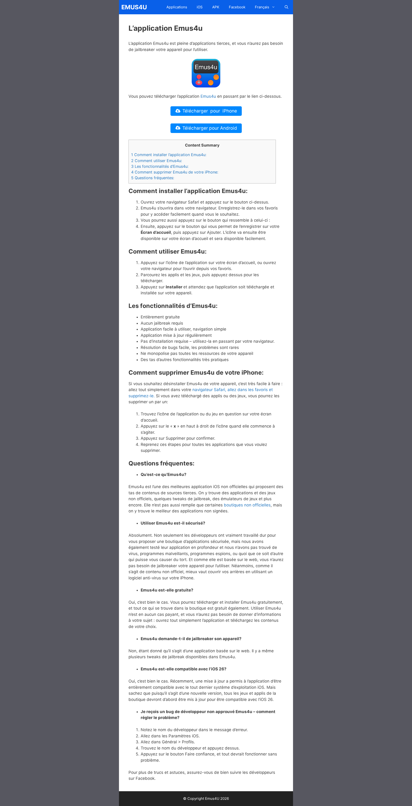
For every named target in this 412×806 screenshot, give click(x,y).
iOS (200, 7)
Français (262, 7)
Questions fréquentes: (152, 177)
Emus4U (134, 7)
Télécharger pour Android (209, 128)
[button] (286, 7)
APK (215, 7)
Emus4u (208, 96)
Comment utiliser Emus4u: (156, 160)
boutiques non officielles (247, 505)
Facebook (237, 7)
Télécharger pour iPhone (209, 111)
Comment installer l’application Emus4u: (168, 154)
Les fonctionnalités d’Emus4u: (159, 166)
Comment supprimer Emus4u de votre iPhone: (174, 172)
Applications (176, 7)
